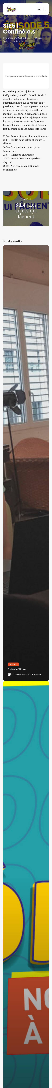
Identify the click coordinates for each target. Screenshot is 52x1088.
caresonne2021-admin (18, 38)
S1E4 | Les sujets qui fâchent (26, 208)
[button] (44, 9)
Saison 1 (18, 41)
